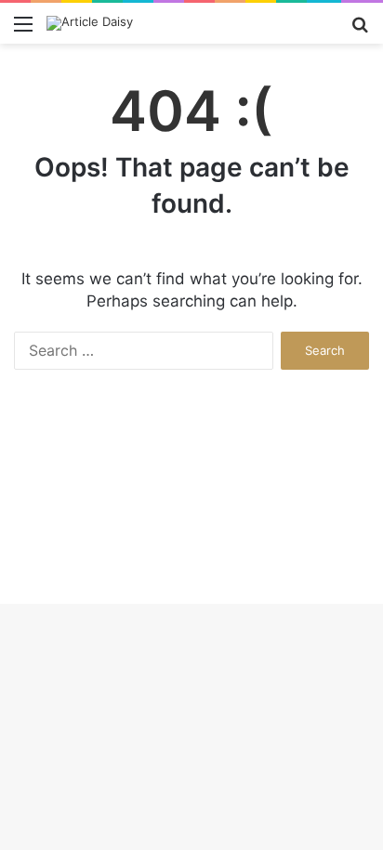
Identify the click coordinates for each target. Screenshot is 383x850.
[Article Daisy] (89, 23)
